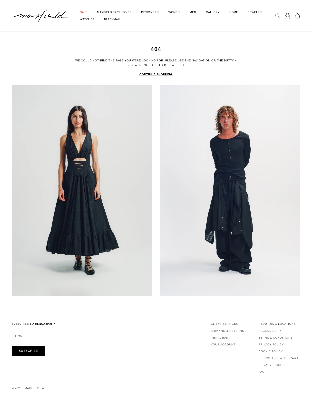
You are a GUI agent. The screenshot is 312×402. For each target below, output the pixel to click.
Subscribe (28, 351)
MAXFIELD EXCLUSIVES (114, 12)
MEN (193, 12)
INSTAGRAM (220, 337)
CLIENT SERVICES (224, 323)
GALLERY (213, 12)
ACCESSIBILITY (270, 330)
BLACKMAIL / (113, 19)
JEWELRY (255, 12)
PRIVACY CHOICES (272, 364)
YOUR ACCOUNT (223, 344)
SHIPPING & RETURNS (227, 330)
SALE (83, 12)
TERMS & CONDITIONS (275, 337)
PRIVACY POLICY (271, 344)
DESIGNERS (150, 12)
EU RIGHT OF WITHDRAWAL (279, 358)
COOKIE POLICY (271, 351)
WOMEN (174, 12)
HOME (233, 12)
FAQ (262, 371)
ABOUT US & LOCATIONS (277, 323)
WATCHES (87, 19)
